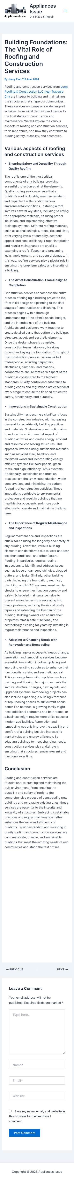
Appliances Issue (43, 9)
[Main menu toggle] (65, 11)
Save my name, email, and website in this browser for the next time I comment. (37, 1116)
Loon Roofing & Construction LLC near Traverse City (36, 91)
